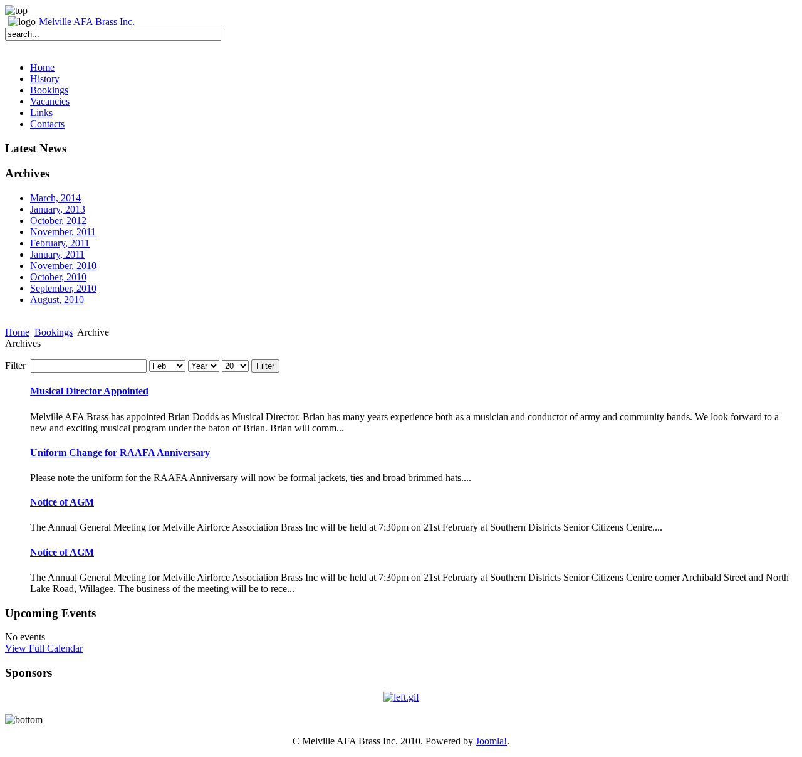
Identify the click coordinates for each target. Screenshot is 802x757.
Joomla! (491, 741)
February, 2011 (60, 243)
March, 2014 (55, 198)
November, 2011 (63, 231)
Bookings (49, 90)
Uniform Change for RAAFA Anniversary (120, 452)
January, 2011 (57, 254)
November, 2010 (63, 265)
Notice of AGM (62, 502)
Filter (265, 366)
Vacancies (50, 101)
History (45, 78)
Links (41, 112)
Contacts (47, 124)
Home (42, 67)
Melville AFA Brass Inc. (87, 21)
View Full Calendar (44, 648)
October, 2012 (58, 220)
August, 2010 (57, 299)
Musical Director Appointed (89, 391)
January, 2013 (57, 209)
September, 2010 (63, 288)
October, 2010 (58, 277)
